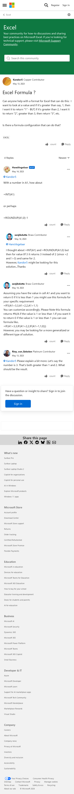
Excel (8, 14)
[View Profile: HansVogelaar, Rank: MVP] (6, 169)
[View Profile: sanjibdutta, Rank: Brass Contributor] (9, 236)
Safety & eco (38, 785)
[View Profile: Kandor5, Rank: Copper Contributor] (7, 81)
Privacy (37, 781)
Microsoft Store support (14, 523)
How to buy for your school (15, 588)
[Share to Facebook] (26, 442)
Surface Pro (9, 458)
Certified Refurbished (13, 540)
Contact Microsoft (22, 781)
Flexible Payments (11, 551)
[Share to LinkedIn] (20, 442)
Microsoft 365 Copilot (13, 654)
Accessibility (9, 763)
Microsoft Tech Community (15, 697)
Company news (10, 741)
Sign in (18, 403)
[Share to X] (31, 442)
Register (55, 5)
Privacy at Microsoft (12, 746)
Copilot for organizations (14, 474)
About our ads (10, 788)
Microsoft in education (13, 566)
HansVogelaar (20, 167)
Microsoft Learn (10, 686)
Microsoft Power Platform (14, 643)
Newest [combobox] (64, 158)
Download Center (11, 518)
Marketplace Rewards (13, 708)
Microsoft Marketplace (13, 703)
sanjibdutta (21, 234)
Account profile (10, 512)
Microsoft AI (9, 621)
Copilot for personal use (14, 480)
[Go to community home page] (11, 5)
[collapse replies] (37, 164)
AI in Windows (10, 485)
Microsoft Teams (11, 648)
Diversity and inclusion (13, 757)
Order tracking (10, 534)
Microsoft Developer (12, 681)
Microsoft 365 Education (14, 583)
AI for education (10, 605)
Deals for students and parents (17, 600)
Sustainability (9, 768)
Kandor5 (18, 79)
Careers (7, 730)
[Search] (46, 5)
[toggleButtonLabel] (69, 14)
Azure (6, 675)
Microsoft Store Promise (14, 545)
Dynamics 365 (10, 632)
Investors (8, 752)
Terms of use (9, 785)
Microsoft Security (11, 626)
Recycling (51, 785)
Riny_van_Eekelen (22, 351)
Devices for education (13, 572)
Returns (7, 529)
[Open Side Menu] (4, 5)
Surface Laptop (10, 463)
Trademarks (23, 785)
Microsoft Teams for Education (16, 577)
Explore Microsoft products (15, 491)
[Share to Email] (54, 442)
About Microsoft (11, 735)
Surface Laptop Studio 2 (14, 469)
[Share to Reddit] (37, 442)
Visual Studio (9, 714)
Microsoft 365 (10, 637)
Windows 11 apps (11, 496)
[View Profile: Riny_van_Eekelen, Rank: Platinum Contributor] (6, 353)
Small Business (10, 659)
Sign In (66, 5)
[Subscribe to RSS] (48, 442)
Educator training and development (19, 594)
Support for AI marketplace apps (17, 692)
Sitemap (7, 781)
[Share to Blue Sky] (43, 442)
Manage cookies (51, 781)
